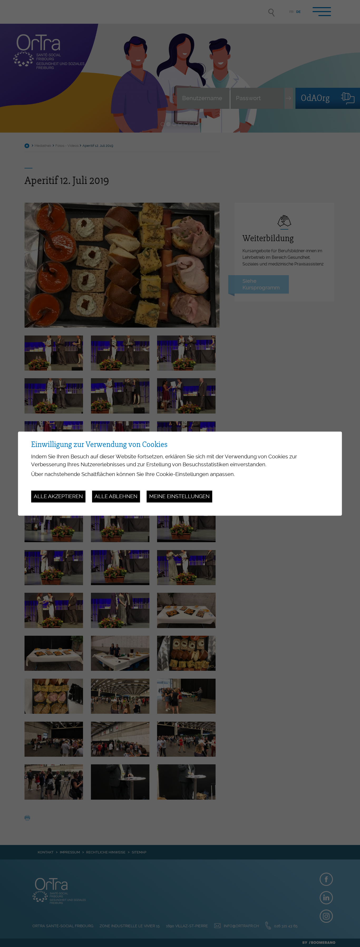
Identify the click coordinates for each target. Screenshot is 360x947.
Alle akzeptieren (58, 496)
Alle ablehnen (116, 496)
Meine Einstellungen (179, 496)
